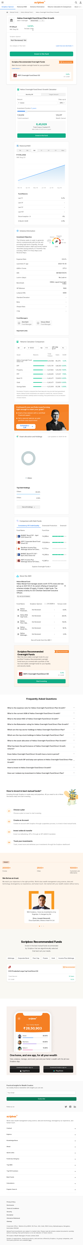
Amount (19, 99)
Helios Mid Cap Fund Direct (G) (24, 616)
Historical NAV (22, 7)
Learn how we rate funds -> (64, 46)
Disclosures (10, 1205)
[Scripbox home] (39, 2)
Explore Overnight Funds (41, 566)
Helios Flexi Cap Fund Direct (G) (24, 622)
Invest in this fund (41, 54)
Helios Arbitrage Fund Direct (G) (24, 634)
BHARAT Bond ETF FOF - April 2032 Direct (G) (29, 554)
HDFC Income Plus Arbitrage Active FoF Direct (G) (30, 561)
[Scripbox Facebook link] (70, 1106)
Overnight (24, 20)
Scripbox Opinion (8, 7)
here (29, 1240)
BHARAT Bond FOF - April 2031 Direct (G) (29, 536)
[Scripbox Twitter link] (66, 1106)
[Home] (7, 12)
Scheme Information (37, 7)
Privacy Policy (11, 1202)
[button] (41, 1129)
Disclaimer (10, 1215)
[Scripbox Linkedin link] (74, 1106)
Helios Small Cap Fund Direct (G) (24, 628)
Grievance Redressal (13, 1218)
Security (9, 1211)
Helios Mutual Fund (27, 12)
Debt (18, 20)
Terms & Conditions (13, 1208)
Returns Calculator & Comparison (59, 7)
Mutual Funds (14, 12)
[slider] (26, 111)
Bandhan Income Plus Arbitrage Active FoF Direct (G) (30, 548)
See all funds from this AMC (41, 640)
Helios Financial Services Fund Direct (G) (24, 610)
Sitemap (9, 1221)
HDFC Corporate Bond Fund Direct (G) (30, 542)
